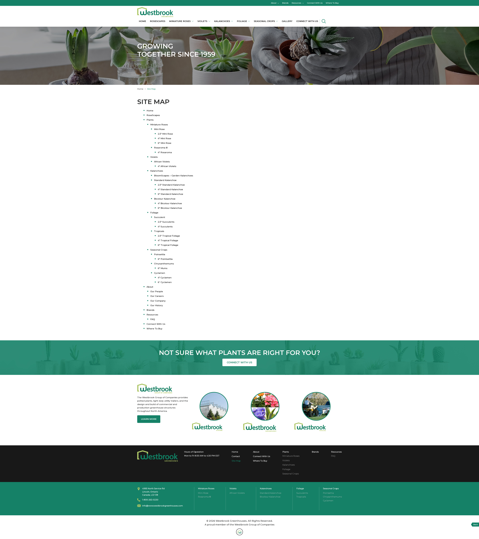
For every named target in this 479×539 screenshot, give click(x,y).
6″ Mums (162, 268)
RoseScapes (157, 21)
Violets (202, 21)
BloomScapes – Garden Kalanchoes (173, 175)
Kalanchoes (222, 21)
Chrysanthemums (164, 263)
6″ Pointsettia (165, 259)
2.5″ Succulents (166, 222)
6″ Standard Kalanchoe (170, 194)
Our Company (158, 301)
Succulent (159, 217)
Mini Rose (159, 129)
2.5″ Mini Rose (165, 134)
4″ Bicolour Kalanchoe (170, 203)
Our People (156, 291)
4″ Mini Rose (164, 138)
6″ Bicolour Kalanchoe (170, 208)
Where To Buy (332, 3)
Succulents (302, 493)
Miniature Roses (180, 21)
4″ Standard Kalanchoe (170, 189)
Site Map (236, 461)
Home (142, 21)
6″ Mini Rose (164, 143)
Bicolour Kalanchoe (164, 199)
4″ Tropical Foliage (168, 240)
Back (475, 524)
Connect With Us (315, 3)
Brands (285, 3)
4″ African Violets (167, 166)
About (273, 3)
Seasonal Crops (264, 21)
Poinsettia (159, 254)
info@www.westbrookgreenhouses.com (162, 506)
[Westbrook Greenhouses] (155, 12)
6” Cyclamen (165, 282)
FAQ (152, 319)
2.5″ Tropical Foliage (169, 236)
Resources (296, 3)
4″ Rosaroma (165, 152)
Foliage (154, 212)
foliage (242, 21)
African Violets (162, 161)
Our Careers (157, 296)
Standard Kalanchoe (165, 180)
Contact (236, 456)
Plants (150, 120)
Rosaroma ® (161, 147)
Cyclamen (159, 273)
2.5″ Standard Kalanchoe (171, 185)
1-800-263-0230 (150, 500)
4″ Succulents (165, 226)
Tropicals (159, 231)
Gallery (287, 21)
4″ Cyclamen (165, 277)
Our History (156, 305)
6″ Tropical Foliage (168, 245)
